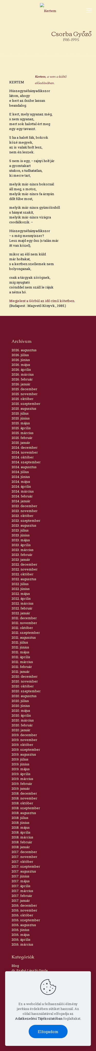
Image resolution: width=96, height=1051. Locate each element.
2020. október (23, 686)
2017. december (24, 851)
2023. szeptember (26, 520)
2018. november (24, 798)
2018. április (21, 832)
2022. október (23, 574)
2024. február (22, 496)
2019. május (21, 769)
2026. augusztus (24, 350)
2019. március (22, 778)
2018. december (24, 793)
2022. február (22, 608)
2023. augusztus (24, 525)
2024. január (21, 501)
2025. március (23, 433)
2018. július (20, 817)
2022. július (20, 584)
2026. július (20, 355)
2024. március (23, 491)
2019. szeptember (26, 749)
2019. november (24, 739)
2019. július (20, 759)
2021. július (20, 642)
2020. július (20, 700)
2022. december (24, 564)
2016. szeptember (26, 920)
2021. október (22, 627)
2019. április (21, 774)
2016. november (24, 910)
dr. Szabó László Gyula (30, 970)
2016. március (22, 944)
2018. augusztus (24, 812)
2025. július (20, 413)
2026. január (21, 384)
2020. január (21, 730)
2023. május (21, 540)
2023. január (21, 559)
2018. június (20, 822)
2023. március (23, 549)
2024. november (25, 452)
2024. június (21, 476)
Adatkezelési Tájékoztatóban (38, 1018)
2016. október (22, 915)
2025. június (21, 418)
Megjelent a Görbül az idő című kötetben (41, 300)
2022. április (21, 598)
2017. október (22, 861)
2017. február (22, 895)
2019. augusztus (24, 754)
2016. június (20, 929)
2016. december (24, 905)
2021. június (20, 647)
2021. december (24, 618)
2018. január (21, 847)
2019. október (22, 744)
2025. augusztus (24, 408)
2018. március (22, 837)
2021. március (22, 661)
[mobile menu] (89, 10)
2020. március (23, 720)
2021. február (22, 666)
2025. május (21, 423)
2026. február (22, 379)
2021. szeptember (26, 632)
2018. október (22, 803)
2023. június (21, 535)
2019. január (21, 788)
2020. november (25, 681)
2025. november (25, 394)
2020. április (21, 715)
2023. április (21, 545)
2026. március (23, 374)
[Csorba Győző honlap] (48, 10)
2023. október (23, 515)
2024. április (21, 486)
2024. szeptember (26, 462)
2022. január (21, 613)
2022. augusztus (24, 579)
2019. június (20, 764)
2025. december (24, 389)
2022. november (25, 569)
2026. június (21, 359)
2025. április (21, 428)
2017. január (21, 900)
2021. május (20, 652)
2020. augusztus (24, 696)
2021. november (24, 622)
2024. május (21, 481)
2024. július (20, 471)
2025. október (23, 398)
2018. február (22, 842)
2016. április (21, 939)
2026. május (21, 364)
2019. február (22, 783)
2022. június (21, 588)
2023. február (22, 554)
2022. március (23, 603)
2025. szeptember (26, 403)
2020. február (22, 725)
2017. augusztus (24, 871)
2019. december (24, 735)
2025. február (22, 437)
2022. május (21, 593)
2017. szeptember (26, 866)
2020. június (21, 705)
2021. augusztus (24, 637)
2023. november (25, 510)
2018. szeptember (26, 808)
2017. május (21, 881)
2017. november (24, 856)
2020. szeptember (26, 691)
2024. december (25, 447)
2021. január (21, 671)
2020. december (25, 676)
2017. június (20, 876)
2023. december (24, 506)
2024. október (23, 457)
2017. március (22, 890)
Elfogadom (48, 1031)
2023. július (20, 530)
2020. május (21, 710)
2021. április (21, 657)
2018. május (21, 827)
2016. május (21, 934)
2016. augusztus (24, 925)
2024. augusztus (24, 467)
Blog (15, 965)
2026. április (21, 369)
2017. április (21, 886)
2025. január (21, 442)
